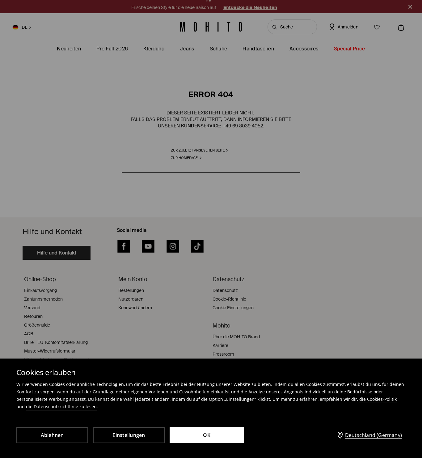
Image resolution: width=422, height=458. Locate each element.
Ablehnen (52, 435)
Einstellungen (128, 435)
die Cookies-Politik (378, 399)
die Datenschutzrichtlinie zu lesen (61, 406)
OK (206, 435)
